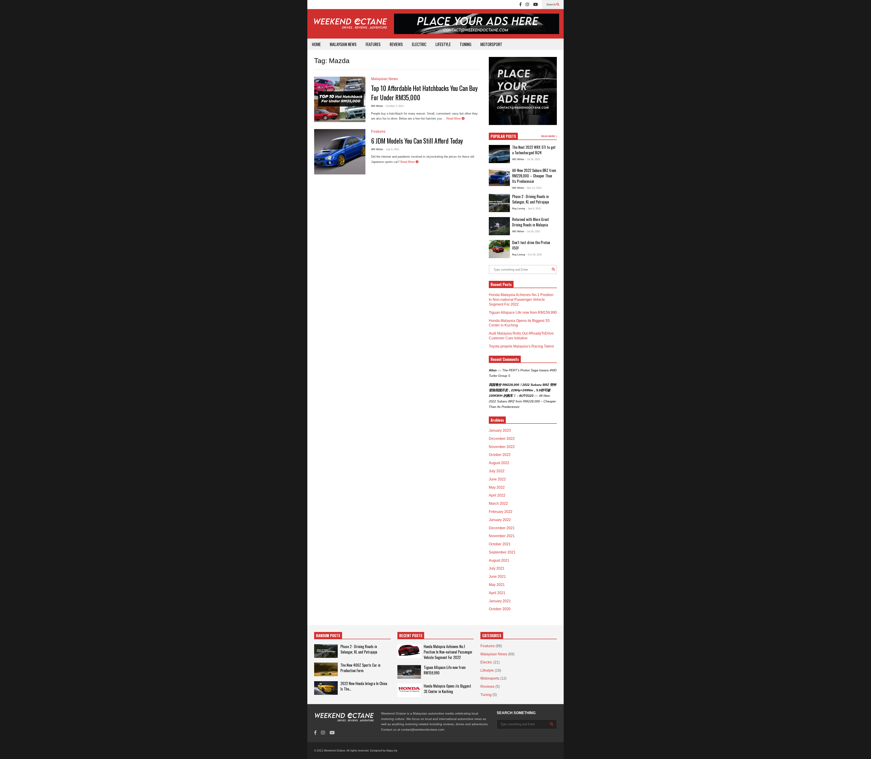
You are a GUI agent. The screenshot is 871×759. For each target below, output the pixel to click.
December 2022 (502, 439)
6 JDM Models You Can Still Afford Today (417, 140)
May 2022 (497, 487)
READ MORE (548, 136)
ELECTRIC (419, 44)
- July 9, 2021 (391, 149)
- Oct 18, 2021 (534, 254)
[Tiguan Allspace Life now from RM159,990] (409, 672)
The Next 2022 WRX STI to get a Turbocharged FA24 (533, 149)
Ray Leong (518, 208)
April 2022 (497, 495)
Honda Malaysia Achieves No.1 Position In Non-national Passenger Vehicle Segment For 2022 (521, 299)
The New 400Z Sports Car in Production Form (360, 667)
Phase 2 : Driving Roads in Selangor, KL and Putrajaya (530, 199)
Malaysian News (384, 79)
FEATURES (373, 44)
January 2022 (500, 520)
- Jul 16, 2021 (532, 159)
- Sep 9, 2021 (533, 208)
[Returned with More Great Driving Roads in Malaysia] (499, 226)
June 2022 (497, 479)
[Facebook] (520, 4)
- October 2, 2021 (394, 106)
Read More (454, 118)
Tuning (486, 695)
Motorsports (489, 678)
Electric (486, 662)
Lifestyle (487, 670)
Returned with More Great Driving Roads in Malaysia (530, 222)
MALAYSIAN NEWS (343, 44)
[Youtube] (535, 4)
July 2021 (496, 568)
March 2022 (498, 503)
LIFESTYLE (443, 44)
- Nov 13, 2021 (533, 187)
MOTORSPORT (491, 44)
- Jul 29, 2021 (532, 231)
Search (551, 4)
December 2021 (502, 528)
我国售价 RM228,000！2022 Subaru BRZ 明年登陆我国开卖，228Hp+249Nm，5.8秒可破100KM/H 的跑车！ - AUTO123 (522, 390)
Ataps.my (391, 750)
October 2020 (500, 609)
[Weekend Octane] (350, 26)
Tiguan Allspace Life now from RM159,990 (523, 312)
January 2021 (500, 601)
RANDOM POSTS (328, 635)
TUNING (465, 44)
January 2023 (500, 430)
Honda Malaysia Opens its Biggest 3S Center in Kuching (447, 688)
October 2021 (500, 544)
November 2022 (502, 447)
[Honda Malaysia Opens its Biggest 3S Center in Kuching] (409, 690)
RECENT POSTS (410, 635)
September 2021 (502, 552)
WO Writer (377, 106)
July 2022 (496, 471)
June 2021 (497, 576)
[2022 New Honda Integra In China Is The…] (326, 688)
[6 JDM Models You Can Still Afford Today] (339, 151)
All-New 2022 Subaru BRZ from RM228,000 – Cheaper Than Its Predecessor (534, 176)
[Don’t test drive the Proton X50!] (499, 249)
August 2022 (499, 463)
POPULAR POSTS (503, 136)
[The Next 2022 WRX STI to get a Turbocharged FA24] (499, 154)
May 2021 (497, 585)
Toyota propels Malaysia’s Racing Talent (521, 346)
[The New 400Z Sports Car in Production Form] (326, 669)
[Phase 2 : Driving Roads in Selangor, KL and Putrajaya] (499, 203)
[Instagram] (527, 4)
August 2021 (499, 560)
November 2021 (502, 536)
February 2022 (500, 512)
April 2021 (497, 593)
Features (378, 131)
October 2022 (500, 455)
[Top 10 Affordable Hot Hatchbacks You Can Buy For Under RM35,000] (339, 99)
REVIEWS (396, 44)
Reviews (487, 686)
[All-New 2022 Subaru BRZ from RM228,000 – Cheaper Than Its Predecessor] (499, 177)
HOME (316, 44)
